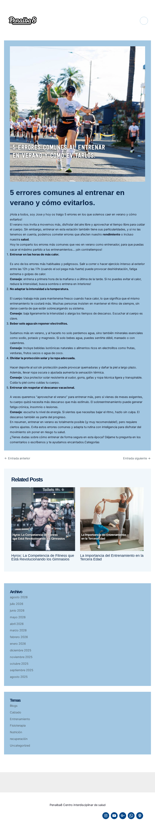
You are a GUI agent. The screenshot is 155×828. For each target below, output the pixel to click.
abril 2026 (17, 624)
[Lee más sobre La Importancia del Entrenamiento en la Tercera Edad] (112, 519)
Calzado (15, 712)
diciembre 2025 (20, 650)
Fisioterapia (18, 725)
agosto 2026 (19, 597)
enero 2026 (18, 644)
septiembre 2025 (21, 670)
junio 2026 (17, 610)
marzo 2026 (18, 630)
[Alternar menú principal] (144, 21)
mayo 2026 (18, 617)
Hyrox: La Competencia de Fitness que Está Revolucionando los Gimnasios (42, 557)
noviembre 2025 (21, 657)
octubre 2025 (19, 664)
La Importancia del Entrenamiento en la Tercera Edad (111, 557)
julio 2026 (16, 604)
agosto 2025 (19, 677)
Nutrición (16, 732)
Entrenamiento (20, 719)
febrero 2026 (19, 637)
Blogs (14, 706)
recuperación (19, 739)
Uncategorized (20, 745)
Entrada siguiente (137, 458)
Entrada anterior (17, 458)
